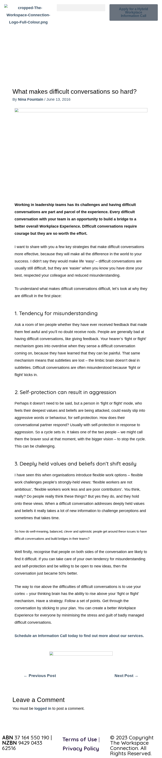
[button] (81, 7)
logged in (42, 708)
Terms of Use (79, 739)
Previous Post (40, 675)
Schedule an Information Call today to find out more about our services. (79, 635)
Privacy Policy (81, 748)
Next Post (126, 675)
